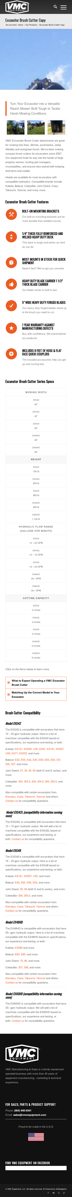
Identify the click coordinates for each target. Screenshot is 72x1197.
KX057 (60, 749)
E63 (53, 759)
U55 (7, 753)
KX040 (28, 749)
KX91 (42, 749)
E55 (47, 759)
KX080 (19, 947)
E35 (23, 759)
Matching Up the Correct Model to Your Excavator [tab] (36, 694)
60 (34, 770)
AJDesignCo (61, 1188)
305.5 (54, 781)
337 (13, 764)
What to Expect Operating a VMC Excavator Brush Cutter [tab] (38, 683)
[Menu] (62, 7)
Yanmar (40, 796)
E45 (35, 759)
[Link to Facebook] (48, 1192)
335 (7, 764)
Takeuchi (30, 796)
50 (29, 770)
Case (20, 796)
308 (26, 967)
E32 (17, 759)
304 (34, 781)
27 (21, 770)
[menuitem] (53, 7)
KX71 (15, 753)
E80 (17, 954)
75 (21, 960)
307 (20, 967)
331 (58, 759)
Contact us (11, 800)
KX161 (51, 749)
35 (25, 770)
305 (47, 781)
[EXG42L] (15, 127)
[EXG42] (36, 127)
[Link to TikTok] (64, 1192)
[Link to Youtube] (53, 1192)
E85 (23, 954)
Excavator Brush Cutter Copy (25, 20)
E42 (29, 759)
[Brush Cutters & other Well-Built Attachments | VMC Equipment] (29, 7)
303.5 (27, 781)
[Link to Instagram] (58, 1192)
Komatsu (10, 796)
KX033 (23, 753)
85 (25, 960)
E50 (41, 759)
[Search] (53, 7)
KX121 (19, 749)
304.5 (40, 781)
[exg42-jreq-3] (56, 127)
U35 (35, 749)
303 (20, 781)
